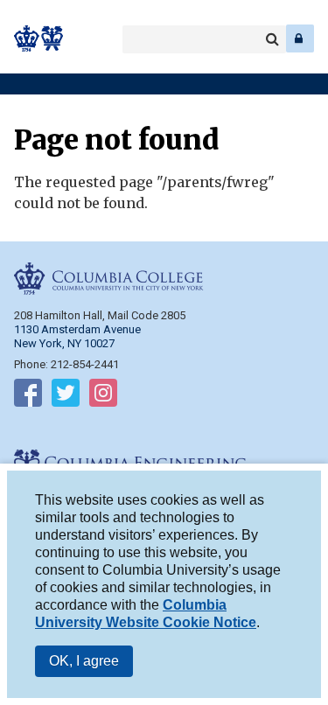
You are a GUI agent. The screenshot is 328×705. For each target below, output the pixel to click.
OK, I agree (84, 660)
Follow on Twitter (66, 396)
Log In (300, 38)
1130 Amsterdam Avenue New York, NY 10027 (77, 336)
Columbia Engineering (52, 38)
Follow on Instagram (103, 396)
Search (272, 39)
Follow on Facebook (28, 396)
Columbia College (27, 38)
